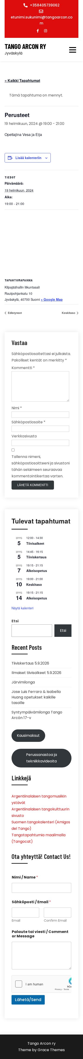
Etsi (15, 621)
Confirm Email (55, 921)
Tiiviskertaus (36, 557)
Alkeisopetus (36, 570)
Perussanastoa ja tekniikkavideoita (41, 758)
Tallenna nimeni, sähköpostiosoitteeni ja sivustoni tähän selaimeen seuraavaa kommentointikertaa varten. (41, 466)
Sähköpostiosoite (28, 422)
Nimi (17, 408)
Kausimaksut (28, 735)
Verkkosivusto (24, 436)
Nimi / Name (25, 877)
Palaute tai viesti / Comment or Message (40, 934)
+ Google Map (52, 299)
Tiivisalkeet (35, 543)
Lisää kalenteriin (28, 157)
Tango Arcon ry (25, 46)
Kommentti (23, 367)
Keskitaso (69, 313)
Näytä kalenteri (22, 608)
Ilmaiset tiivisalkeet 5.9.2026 (36, 672)
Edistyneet (14, 313)
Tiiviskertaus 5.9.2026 (30, 663)
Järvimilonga (23, 682)
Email (16, 921)
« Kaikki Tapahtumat (22, 80)
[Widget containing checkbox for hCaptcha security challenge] (41, 984)
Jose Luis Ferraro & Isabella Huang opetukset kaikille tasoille (36, 697)
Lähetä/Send (28, 999)
